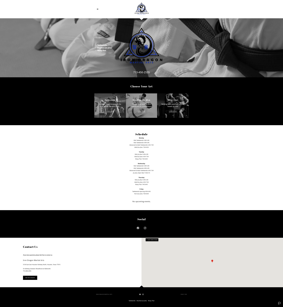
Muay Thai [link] (151, 300)
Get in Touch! (30, 277)
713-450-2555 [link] (141, 72)
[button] (97, 9)
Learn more (110, 111)
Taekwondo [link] (132, 300)
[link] (141, 9)
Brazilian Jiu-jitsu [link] (142, 300)
